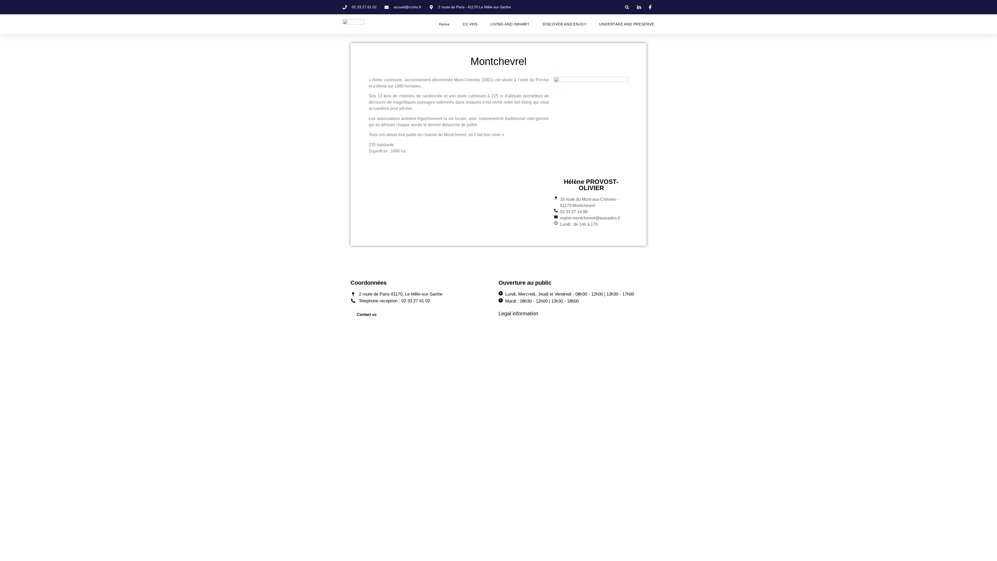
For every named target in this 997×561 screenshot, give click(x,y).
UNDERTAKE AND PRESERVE (626, 24)
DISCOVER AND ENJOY (564, 24)
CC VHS (470, 24)
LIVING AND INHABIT (510, 24)
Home (444, 24)
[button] (627, 7)
